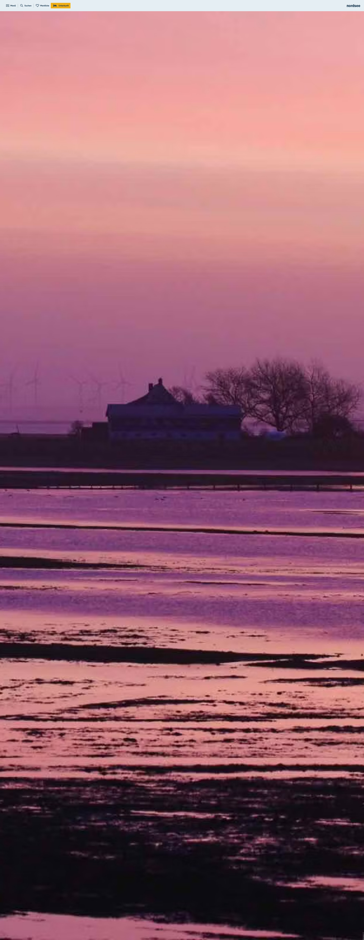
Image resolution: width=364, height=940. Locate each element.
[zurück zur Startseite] (353, 5)
